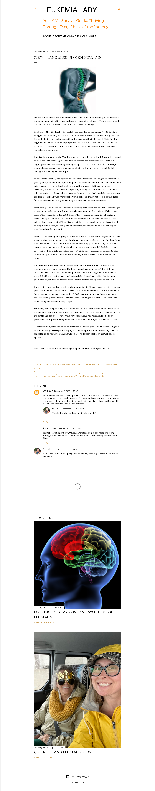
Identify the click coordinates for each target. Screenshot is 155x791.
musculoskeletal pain (111, 364)
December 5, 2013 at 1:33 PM (74, 408)
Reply (46, 422)
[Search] (119, 8)
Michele (56, 408)
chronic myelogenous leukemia (63, 364)
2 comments (46, 757)
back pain (44, 364)
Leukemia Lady (70, 9)
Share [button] (36, 360)
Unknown (48, 391)
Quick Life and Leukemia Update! (65, 751)
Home (47, 36)
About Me (60, 36)
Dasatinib (87, 364)
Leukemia (96, 364)
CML (80, 364)
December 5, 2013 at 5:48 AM (69, 428)
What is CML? (77, 36)
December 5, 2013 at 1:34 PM (65, 449)
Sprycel (37, 368)
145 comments (47, 622)
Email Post (46, 360)
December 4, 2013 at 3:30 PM (67, 391)
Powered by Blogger (80, 776)
